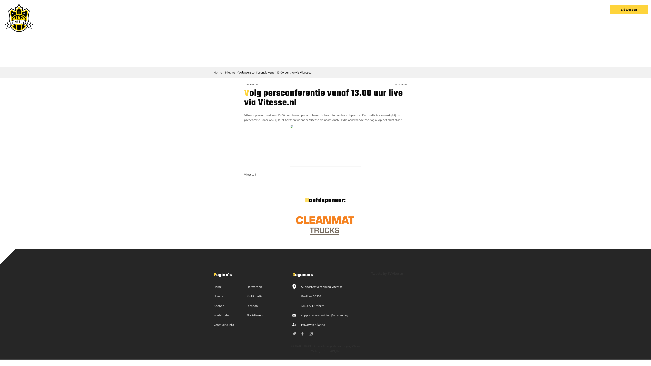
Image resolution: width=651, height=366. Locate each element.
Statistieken (255, 315)
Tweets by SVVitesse (387, 273)
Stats (540, 9)
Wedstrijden (473, 9)
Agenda (219, 306)
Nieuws (450, 9)
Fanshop (252, 306)
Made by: (316, 351)
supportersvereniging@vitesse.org (324, 315)
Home (433, 9)
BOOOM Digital (330, 351)
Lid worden (629, 9)
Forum (524, 9)
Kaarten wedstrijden (567, 9)
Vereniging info (500, 9)
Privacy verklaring (313, 325)
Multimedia (254, 296)
